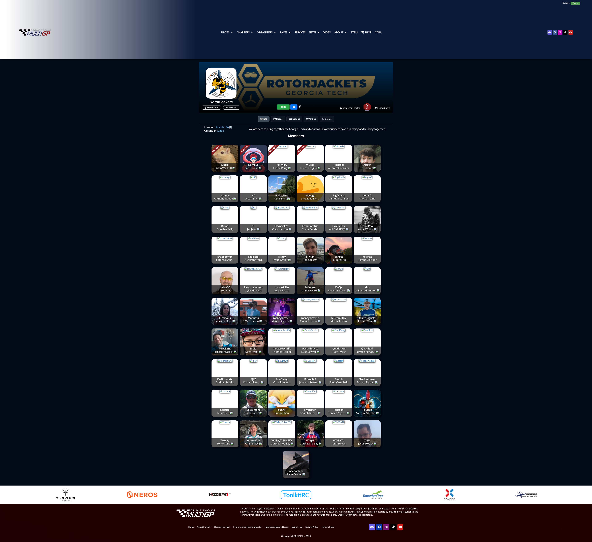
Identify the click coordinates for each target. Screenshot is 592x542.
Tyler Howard (253, 290)
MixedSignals (367, 318)
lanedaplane (296, 471)
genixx (339, 256)
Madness (253, 318)
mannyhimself (281, 318)
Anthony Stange (223, 198)
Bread (224, 226)
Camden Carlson (339, 198)
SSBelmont (253, 409)
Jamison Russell (308, 382)
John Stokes (339, 443)
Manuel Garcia (280, 321)
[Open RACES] (289, 32)
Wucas (310, 164)
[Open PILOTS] (231, 32)
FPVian (310, 256)
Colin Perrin (339, 260)
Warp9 (310, 440)
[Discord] (549, 32)
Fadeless (253, 256)
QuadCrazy (338, 348)
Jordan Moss (365, 321)
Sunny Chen (282, 413)
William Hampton (365, 290)
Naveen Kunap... (365, 351)
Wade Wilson (366, 229)
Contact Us (297, 527)
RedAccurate (224, 379)
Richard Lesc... (251, 382)
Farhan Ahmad (365, 382)
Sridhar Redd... (225, 382)
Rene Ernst (280, 198)
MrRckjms (225, 348)
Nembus (253, 164)
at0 (253, 195)
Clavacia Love (280, 229)
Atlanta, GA (222, 127)
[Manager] (225, 157)
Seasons (295, 119)
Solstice (225, 409)
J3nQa (338, 287)
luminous (225, 318)
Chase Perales (310, 229)
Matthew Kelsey (308, 443)
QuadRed (367, 348)
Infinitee (310, 287)
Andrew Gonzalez (338, 168)
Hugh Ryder (338, 351)
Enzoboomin (224, 256)
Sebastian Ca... (223, 321)
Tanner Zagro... (337, 413)
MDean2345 (338, 318)
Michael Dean (339, 321)
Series (328, 119)
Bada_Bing (281, 195)
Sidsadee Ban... (310, 198)
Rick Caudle (252, 413)
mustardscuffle (282, 348)
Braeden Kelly (225, 229)
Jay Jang (251, 229)
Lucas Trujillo (308, 168)
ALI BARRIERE (337, 229)
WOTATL (338, 440)
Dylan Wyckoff (223, 168)
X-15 (367, 440)
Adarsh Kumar (308, 413)
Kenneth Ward (253, 260)
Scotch (339, 379)
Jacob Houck (365, 443)
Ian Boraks (251, 168)
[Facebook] (555, 32)
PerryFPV (281, 164)
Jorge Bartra (282, 290)
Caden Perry (280, 168)
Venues (312, 119)
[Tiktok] (565, 32)
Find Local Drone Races (276, 527)
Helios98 (225, 287)
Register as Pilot (222, 527)
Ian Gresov (310, 260)
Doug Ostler (280, 260)
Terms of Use (327, 527)
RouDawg (282, 379)
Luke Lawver (308, 351)
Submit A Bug (311, 527)
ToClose (367, 409)
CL (253, 226)
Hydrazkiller (281, 287)
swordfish (310, 409)
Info (265, 119)
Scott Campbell (339, 382)
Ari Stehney (252, 443)
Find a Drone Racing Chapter (247, 527)
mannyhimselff (310, 318)
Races (279, 119)
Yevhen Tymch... (337, 290)
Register (566, 3)
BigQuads (339, 195)
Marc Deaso (252, 321)
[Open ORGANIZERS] (274, 32)
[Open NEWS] (318, 32)
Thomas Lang (367, 198)
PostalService (310, 348)
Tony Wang (223, 443)
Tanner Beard (308, 290)
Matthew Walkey (280, 443)
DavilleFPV (338, 226)
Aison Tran (251, 198)
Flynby (282, 256)
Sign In (575, 3)
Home (191, 527)
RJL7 (253, 379)
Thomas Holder (281, 351)
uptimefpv (253, 440)
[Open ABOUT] (345, 32)
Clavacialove (281, 226)
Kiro (367, 287)
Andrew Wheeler (366, 413)
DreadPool (367, 226)
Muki (253, 348)
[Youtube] (570, 32)
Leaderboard (383, 107)
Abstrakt (339, 164)
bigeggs (310, 195)
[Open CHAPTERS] (251, 32)
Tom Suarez (365, 168)
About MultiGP (204, 527)
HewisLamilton (253, 287)
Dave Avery (251, 351)
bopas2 (367, 195)
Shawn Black (224, 290)
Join (283, 106)
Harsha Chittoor (367, 260)
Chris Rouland (281, 382)
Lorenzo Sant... (225, 260)
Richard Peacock (223, 351)
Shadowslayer (367, 379)
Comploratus (310, 226)
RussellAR (310, 379)
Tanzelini (338, 409)
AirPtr (367, 164)
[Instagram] (560, 32)
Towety (224, 440)
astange (225, 195)
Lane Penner (294, 474)
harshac (367, 256)
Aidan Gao (223, 413)
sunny (281, 409)
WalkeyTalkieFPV (281, 440)
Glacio (220, 130)
